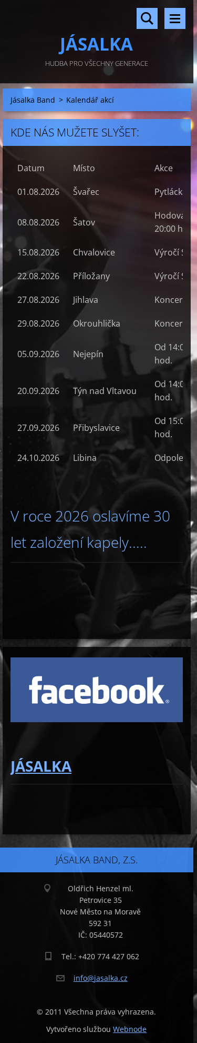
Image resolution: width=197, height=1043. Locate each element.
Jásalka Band (33, 100)
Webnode (130, 1029)
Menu (174, 18)
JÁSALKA (41, 766)
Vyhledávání (147, 18)
